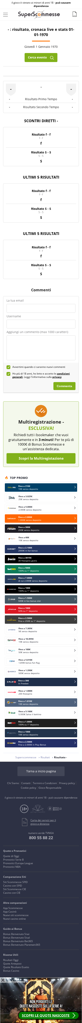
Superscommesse (25, 757)
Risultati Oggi (11, 960)
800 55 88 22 (41, 837)
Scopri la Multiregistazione (41, 458)
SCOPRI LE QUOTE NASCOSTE (46, 1015)
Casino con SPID (12, 885)
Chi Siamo (13, 783)
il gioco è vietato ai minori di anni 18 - (41, 4)
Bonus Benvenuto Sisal (16, 937)
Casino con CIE (11, 893)
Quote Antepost (12, 963)
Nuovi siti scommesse (16, 915)
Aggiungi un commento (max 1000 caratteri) (37, 332)
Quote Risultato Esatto (16, 967)
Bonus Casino (11, 970)
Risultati (45, 757)
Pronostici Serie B (13, 859)
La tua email (15, 300)
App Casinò (9, 911)
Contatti (25, 783)
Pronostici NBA (12, 867)
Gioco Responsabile (49, 788)
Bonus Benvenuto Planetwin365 (21, 945)
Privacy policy (67, 783)
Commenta (64, 386)
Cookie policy (28, 788)
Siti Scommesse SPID (15, 882)
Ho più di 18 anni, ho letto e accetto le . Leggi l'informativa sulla (41, 375)
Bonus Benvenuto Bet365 (18, 941)
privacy (57, 377)
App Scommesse (13, 908)
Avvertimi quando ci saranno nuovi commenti (38, 367)
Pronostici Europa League (18, 863)
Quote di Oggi (11, 856)
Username (14, 316)
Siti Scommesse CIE (14, 889)
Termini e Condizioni (45, 783)
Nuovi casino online (14, 919)
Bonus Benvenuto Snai (16, 934)
